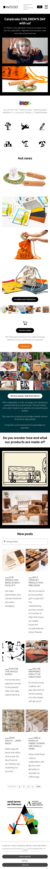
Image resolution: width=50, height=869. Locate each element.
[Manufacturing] (25, 126)
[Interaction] (25, 144)
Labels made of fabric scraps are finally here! (37, 743)
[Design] (42, 126)
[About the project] (7, 126)
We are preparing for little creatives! (35, 673)
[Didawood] (10, 7)
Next (38, 786)
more (25, 850)
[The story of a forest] (42, 144)
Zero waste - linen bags (13, 740)
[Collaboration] (7, 144)
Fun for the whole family (11, 671)
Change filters (11, 541)
